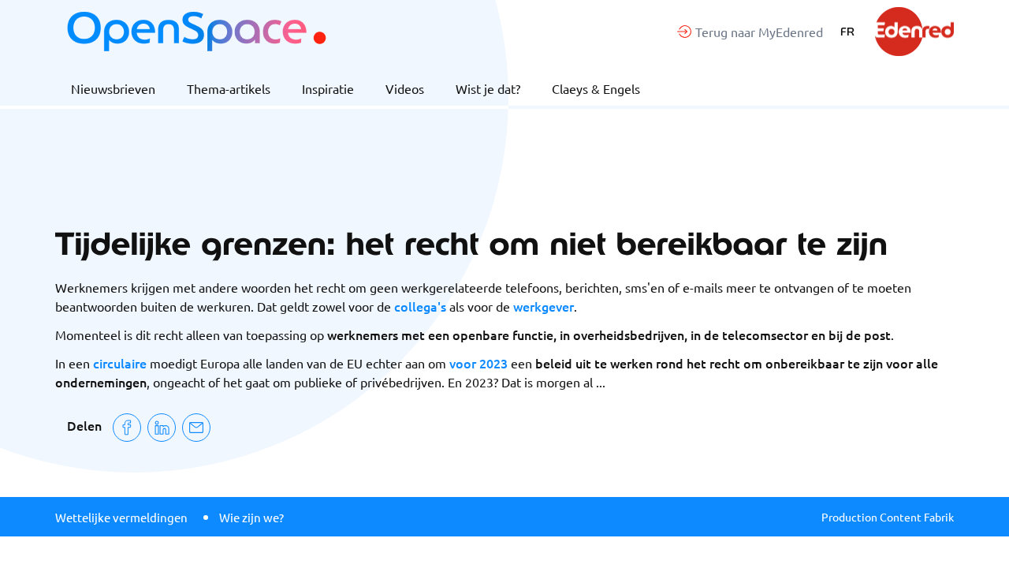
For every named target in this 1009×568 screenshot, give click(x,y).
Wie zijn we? (251, 517)
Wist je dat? (488, 88)
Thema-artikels (228, 88)
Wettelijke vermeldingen (121, 517)
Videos (404, 88)
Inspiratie (328, 88)
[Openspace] (196, 31)
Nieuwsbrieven (113, 88)
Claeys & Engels (596, 88)
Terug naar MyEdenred (759, 31)
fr (847, 31)
